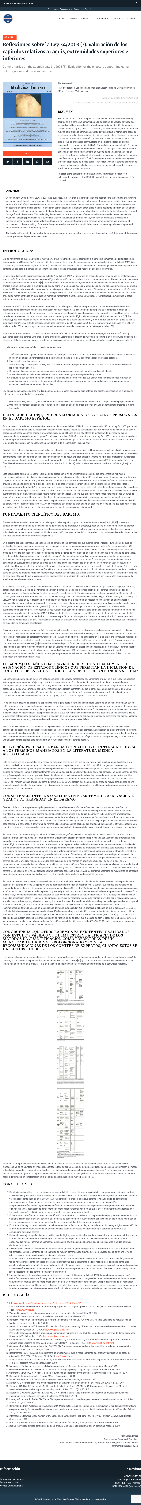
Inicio (61, 18)
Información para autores (12, 1479)
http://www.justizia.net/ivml (56, 1329)
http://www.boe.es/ (26, 1309)
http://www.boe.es (64, 1356)
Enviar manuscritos (9, 1482)
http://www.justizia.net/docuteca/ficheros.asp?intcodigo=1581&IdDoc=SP (45, 1303)
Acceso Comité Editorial (11, 1485)
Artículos (72, 18)
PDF (27, 154)
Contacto (132, 18)
